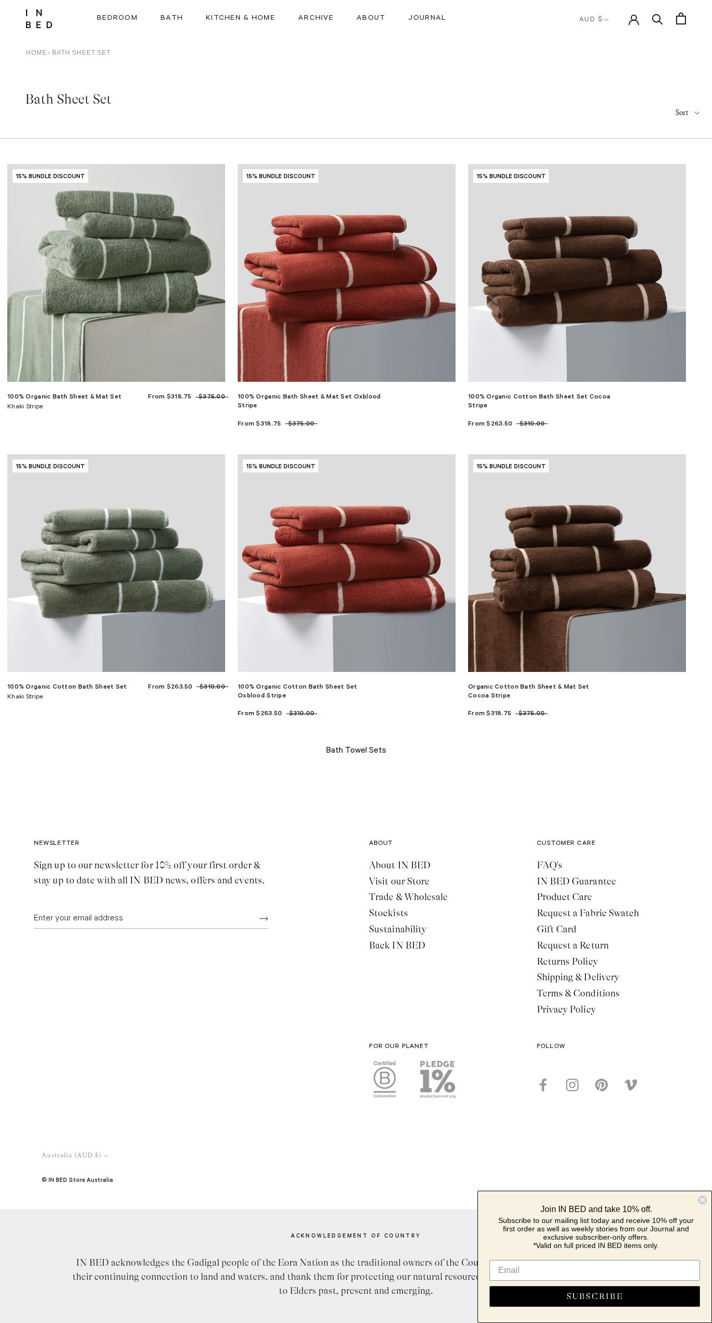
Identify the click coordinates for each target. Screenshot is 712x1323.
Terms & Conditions (578, 993)
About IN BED (400, 865)
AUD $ (591, 20)
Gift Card (557, 929)
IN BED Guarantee (576, 881)
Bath (172, 19)
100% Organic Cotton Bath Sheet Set (67, 686)
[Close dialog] (702, 1200)
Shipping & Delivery (578, 977)
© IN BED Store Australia (77, 1179)
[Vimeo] (630, 1084)
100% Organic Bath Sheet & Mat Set (64, 396)
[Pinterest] (601, 1084)
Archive (316, 19)
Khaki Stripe (25, 407)
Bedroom (117, 19)
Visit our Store (399, 881)
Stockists (388, 913)
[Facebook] (543, 1084)
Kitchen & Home (240, 19)
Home (36, 52)
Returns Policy (567, 961)
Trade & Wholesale (408, 897)
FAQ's (549, 865)
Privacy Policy (566, 1009)
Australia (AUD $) (72, 1155)
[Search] (657, 18)
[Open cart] (681, 18)
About (371, 19)
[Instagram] (572, 1084)
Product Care (565, 897)
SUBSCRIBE (595, 1296)
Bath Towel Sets (356, 751)
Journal (427, 19)
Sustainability (397, 929)
